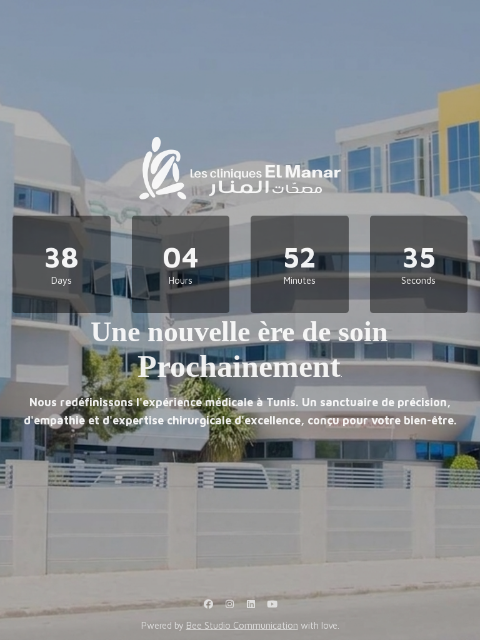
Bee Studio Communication (242, 625)
